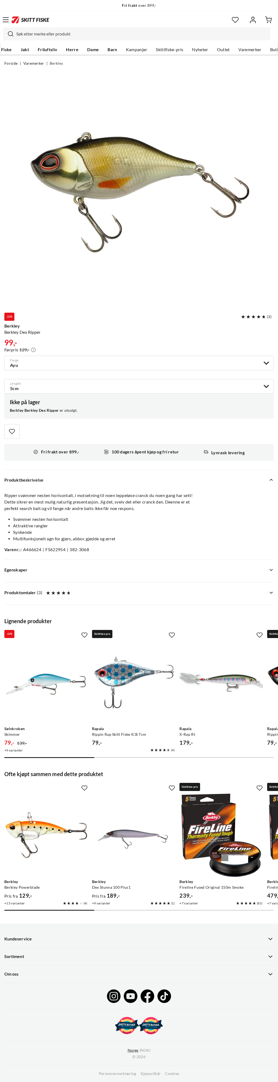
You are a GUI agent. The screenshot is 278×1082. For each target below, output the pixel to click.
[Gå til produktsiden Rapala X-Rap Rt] (221, 682)
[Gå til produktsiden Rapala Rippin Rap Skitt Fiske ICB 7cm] (133, 682)
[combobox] (136, 33)
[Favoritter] (235, 20)
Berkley (56, 63)
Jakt (25, 49)
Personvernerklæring (117, 1073)
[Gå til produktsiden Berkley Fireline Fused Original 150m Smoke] (221, 835)
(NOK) (139, 1050)
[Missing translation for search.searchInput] (8, 34)
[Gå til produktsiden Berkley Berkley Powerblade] (46, 835)
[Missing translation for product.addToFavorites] (12, 431)
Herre (72, 49)
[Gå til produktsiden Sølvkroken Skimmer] (46, 682)
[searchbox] (142, 33)
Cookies (172, 1073)
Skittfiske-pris (169, 49)
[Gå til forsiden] (30, 19)
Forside (11, 63)
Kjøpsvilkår (151, 1073)
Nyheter (200, 49)
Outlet (223, 49)
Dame (93, 49)
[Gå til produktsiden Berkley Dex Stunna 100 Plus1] (133, 835)
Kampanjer (136, 49)
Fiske (6, 49)
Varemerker (249, 49)
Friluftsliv (48, 49)
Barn (112, 49)
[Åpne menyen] (5, 20)
